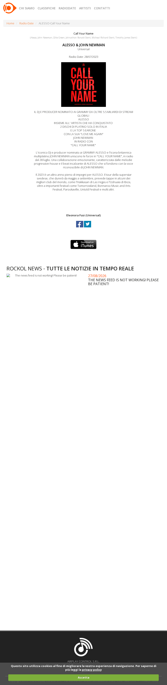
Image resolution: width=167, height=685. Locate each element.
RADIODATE (67, 8)
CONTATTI (102, 8)
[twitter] (87, 228)
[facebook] (80, 228)
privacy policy (92, 670)
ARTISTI (85, 8)
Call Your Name (83, 33)
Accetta (83, 677)
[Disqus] (85, 454)
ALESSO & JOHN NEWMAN (83, 45)
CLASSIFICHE (47, 8)
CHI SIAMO (27, 8)
